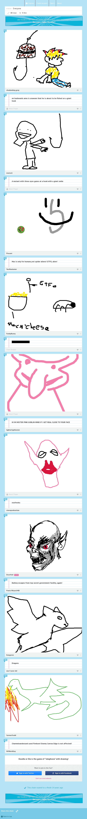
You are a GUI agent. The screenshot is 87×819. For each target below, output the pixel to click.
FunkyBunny (11, 334)
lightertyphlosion (13, 430)
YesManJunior (11, 269)
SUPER (16, 575)
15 (5, 595)
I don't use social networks (43, 778)
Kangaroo (10, 655)
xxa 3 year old (11, 671)
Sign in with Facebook (63, 773)
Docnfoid (10, 575)
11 (5, 435)
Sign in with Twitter (26, 773)
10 (5, 419)
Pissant (9, 253)
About (59, 3)
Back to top (7, 816)
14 (5, 579)
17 (5, 676)
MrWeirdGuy (11, 751)
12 (5, 499)
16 (5, 660)
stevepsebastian (12, 510)
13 (5, 515)
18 (5, 740)
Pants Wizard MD (13, 590)
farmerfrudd (11, 735)
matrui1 (9, 173)
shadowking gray (12, 90)
